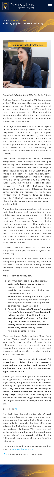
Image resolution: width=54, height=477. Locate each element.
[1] (16, 409)
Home (6, 20)
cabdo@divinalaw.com (23, 449)
